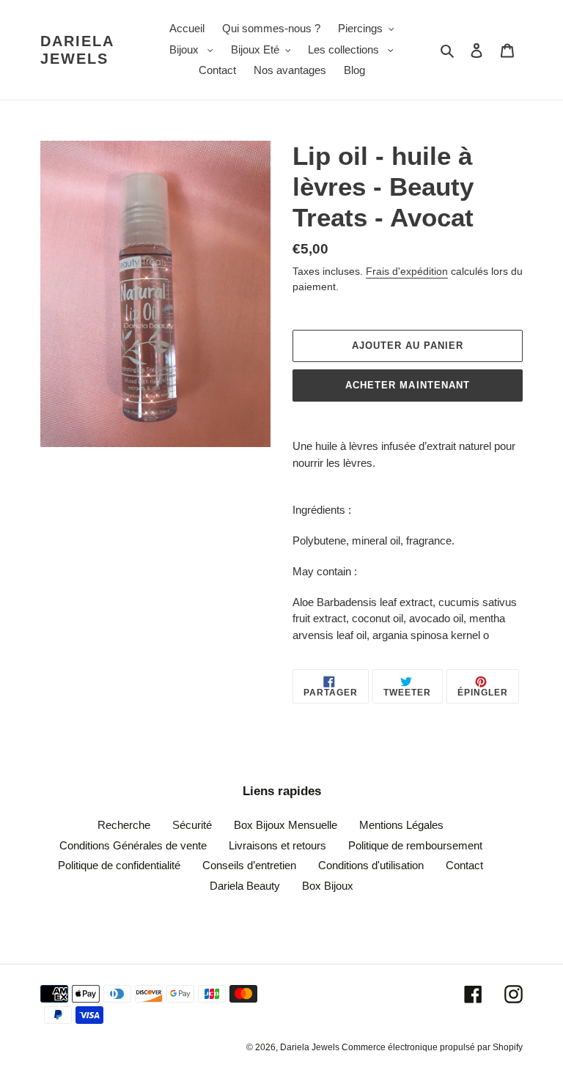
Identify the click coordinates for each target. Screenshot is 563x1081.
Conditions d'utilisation (371, 865)
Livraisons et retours (277, 845)
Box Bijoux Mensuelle (285, 825)
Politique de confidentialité (119, 865)
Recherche (123, 825)
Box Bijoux (327, 885)
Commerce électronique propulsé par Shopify (432, 1047)
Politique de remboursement (415, 845)
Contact (464, 865)
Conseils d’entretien (249, 865)
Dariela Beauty (245, 885)
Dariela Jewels (77, 50)
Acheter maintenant (407, 385)
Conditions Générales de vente (133, 845)
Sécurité (192, 825)
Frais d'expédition (407, 271)
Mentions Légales (401, 825)
